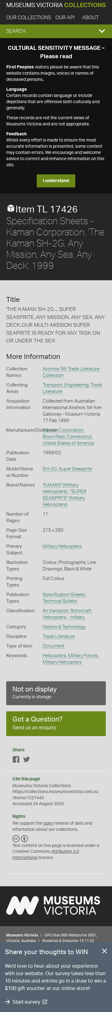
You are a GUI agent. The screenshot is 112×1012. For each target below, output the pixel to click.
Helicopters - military (64, 617)
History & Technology (64, 627)
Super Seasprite (75, 469)
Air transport (55, 611)
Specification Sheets (64, 594)
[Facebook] (16, 761)
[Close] (104, 952)
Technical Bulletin (60, 601)
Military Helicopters (62, 546)
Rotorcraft (80, 611)
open (48, 823)
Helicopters (54, 655)
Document (53, 646)
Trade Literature (59, 636)
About (90, 17)
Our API (65, 17)
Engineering (76, 385)
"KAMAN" (52, 485)
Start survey (26, 1002)
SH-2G (50, 469)
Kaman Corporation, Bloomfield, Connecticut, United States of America (68, 437)
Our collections (28, 17)
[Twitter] (26, 761)
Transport (53, 385)
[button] (56, 31)
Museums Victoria (56, 5)
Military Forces (83, 655)
